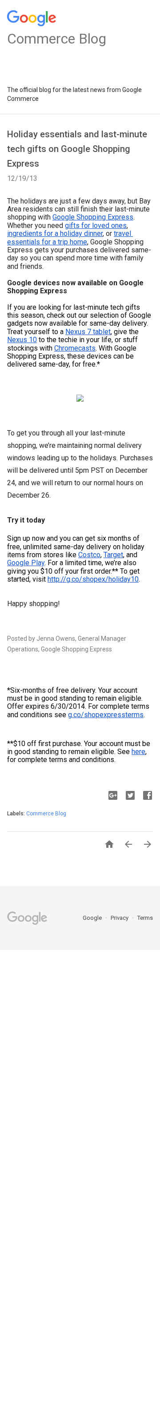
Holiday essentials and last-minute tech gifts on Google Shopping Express (77, 149)
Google (93, 917)
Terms (145, 917)
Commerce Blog (46, 813)
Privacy (120, 917)
